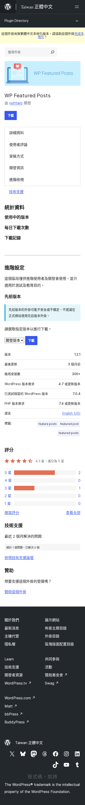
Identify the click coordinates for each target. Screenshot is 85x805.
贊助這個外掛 (15, 591)
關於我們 (12, 620)
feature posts (48, 424)
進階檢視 (16, 179)
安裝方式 (16, 156)
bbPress (14, 714)
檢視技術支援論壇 (19, 557)
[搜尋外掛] (52, 52)
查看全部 (73, 512)
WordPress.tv (18, 683)
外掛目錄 (52, 636)
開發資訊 (16, 168)
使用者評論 (18, 144)
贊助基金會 (56, 675)
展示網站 (52, 620)
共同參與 (52, 659)
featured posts (69, 433)
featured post (69, 424)
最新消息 (12, 628)
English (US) (71, 413)
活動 (48, 667)
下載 (10, 115)
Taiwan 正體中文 (29, 742)
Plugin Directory (17, 21)
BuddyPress (17, 722)
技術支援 (16, 191)
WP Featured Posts (28, 95)
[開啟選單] (77, 7)
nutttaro (16, 103)
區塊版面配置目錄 (59, 644)
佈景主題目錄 (56, 628)
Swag (52, 683)
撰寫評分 (12, 512)
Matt (11, 706)
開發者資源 (14, 675)
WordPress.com (20, 698)
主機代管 (12, 636)
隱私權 (10, 644)
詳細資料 (16, 132)
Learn (9, 659)
